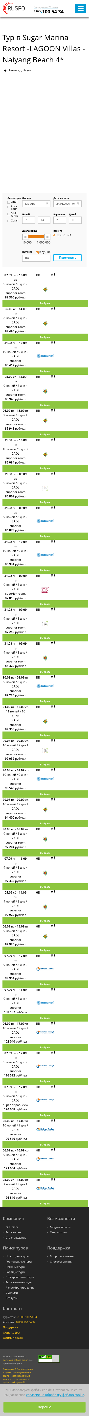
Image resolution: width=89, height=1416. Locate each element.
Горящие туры (15, 1272)
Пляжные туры (15, 1267)
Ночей (26, 214)
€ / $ (69, 235)
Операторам (58, 1232)
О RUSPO (12, 1227)
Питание (27, 252)
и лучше (44, 252)
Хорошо (44, 1407)
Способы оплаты (61, 1261)
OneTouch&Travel (14, 201)
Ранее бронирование (20, 1287)
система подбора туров (15, 1360)
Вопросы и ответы (62, 1256)
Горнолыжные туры (19, 1261)
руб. (59, 235)
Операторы (12, 198)
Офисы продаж (13, 1338)
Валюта (57, 231)
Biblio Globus (14, 215)
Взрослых (59, 214)
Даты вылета (61, 198)
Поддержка (10, 1327)
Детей (72, 214)
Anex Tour (14, 208)
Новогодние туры (17, 1256)
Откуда (26, 198)
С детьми (12, 1292)
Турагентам (13, 1232)
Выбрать (45, 303)
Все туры (11, 1298)
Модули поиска (60, 1227)
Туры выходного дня (19, 1282)
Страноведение (16, 1237)
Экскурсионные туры (20, 1277)
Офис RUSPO (11, 1332)
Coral (14, 220)
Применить (67, 257)
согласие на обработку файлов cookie (55, 1395)
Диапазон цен (30, 231)
